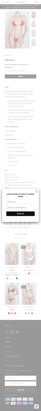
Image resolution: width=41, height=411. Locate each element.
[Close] (36, 191)
